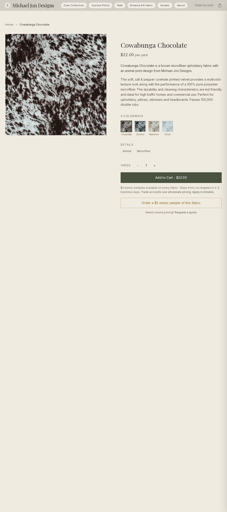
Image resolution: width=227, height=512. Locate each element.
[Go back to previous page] (7, 5)
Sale (120, 5)
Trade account (203, 5)
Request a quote (186, 212)
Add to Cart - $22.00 (171, 177)
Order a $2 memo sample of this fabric (171, 203)
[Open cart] (220, 5)
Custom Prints (101, 5)
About (181, 5)
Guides (165, 5)
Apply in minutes (203, 192)
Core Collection (74, 5)
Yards (126, 165)
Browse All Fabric (141, 5)
